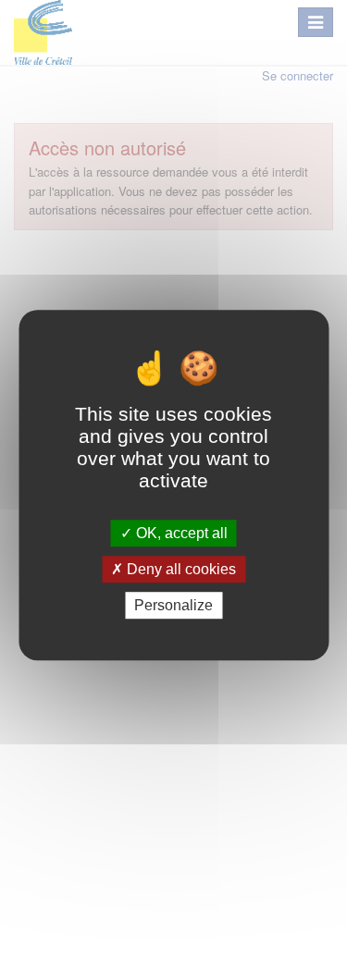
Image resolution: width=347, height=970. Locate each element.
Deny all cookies (179, 569)
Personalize (173, 605)
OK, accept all (180, 533)
